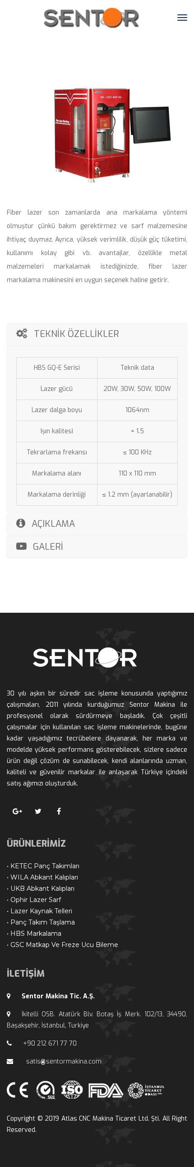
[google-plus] (17, 812)
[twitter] (38, 812)
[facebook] (59, 812)
